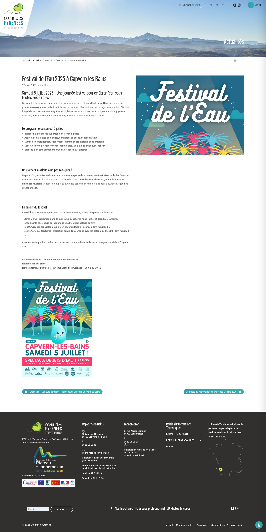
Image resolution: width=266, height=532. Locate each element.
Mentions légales (184, 525)
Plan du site (202, 525)
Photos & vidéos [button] (181, 508)
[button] (255, 5)
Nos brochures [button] (124, 508)
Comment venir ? (219, 525)
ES (217, 5)
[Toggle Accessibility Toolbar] (259, 525)
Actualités (37, 60)
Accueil (26, 60)
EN (223, 5)
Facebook (234, 6)
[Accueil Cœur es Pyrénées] (17, 19)
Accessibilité (237, 525)
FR (211, 5)
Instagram (239, 6)
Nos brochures (191, 5)
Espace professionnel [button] (152, 508)
